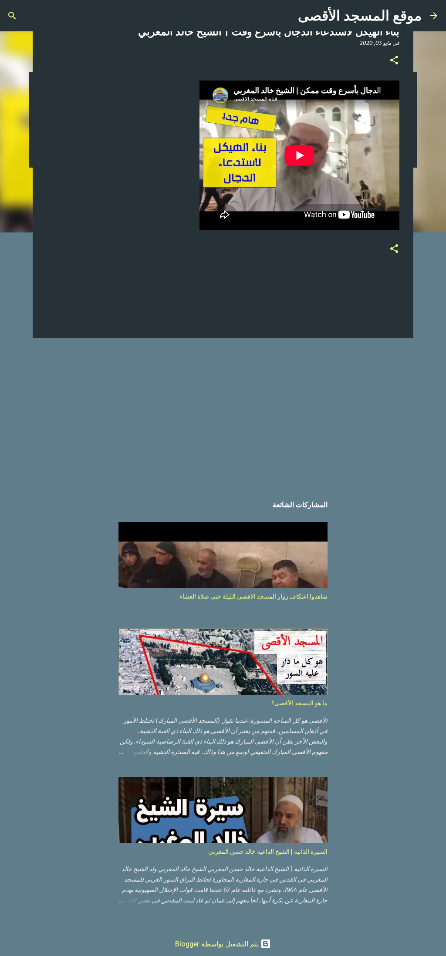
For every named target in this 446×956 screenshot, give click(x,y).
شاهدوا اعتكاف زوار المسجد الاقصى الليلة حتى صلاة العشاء (253, 596)
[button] (394, 61)
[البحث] (12, 15)
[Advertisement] (223, 412)
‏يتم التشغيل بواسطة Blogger (217, 944)
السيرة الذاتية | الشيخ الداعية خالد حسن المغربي (268, 851)
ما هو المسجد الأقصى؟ (299, 703)
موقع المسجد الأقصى (360, 15)
